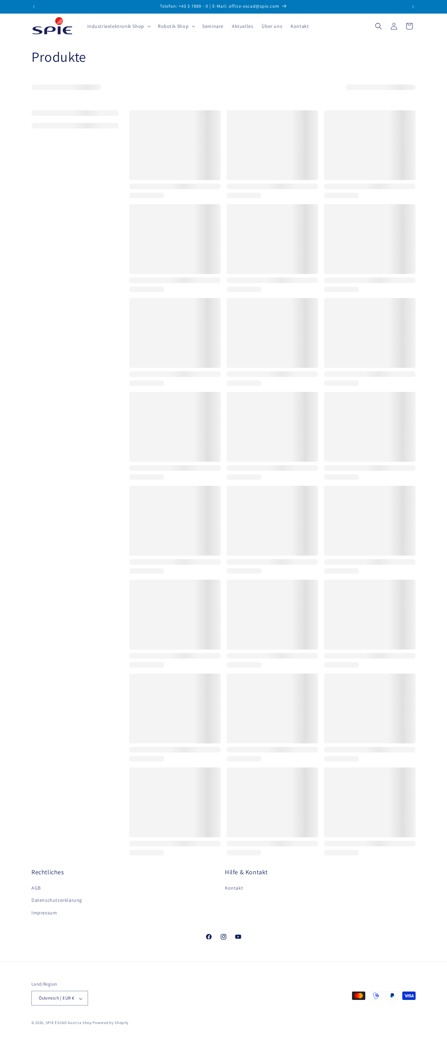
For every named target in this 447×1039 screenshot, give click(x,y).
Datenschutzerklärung (56, 900)
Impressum (44, 913)
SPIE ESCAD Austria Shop (69, 1023)
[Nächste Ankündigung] (413, 6)
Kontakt (234, 888)
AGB (36, 888)
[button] (118, 26)
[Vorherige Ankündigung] (34, 6)
